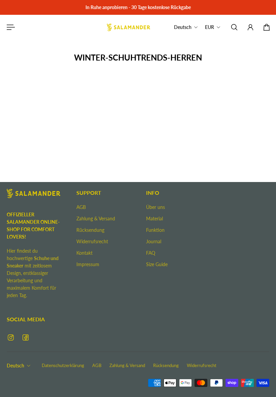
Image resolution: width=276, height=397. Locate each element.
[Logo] (128, 27)
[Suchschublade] (234, 27)
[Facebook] (25, 337)
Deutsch (15, 365)
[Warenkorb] (266, 27)
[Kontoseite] (250, 27)
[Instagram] (10, 337)
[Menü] (9, 27)
